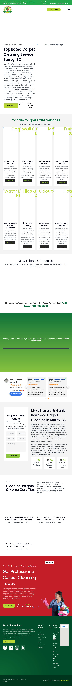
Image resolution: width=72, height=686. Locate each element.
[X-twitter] (23, 647)
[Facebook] (5, 647)
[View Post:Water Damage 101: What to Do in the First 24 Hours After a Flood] (20, 533)
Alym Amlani (59, 379)
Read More (10, 180)
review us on (15, 394)
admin (8, 522)
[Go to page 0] (45, 398)
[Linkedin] (11, 647)
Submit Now (13, 456)
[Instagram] (17, 647)
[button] (54, 9)
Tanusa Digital (64, 680)
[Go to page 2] (48, 398)
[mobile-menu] (65, 9)
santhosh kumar (39, 379)
